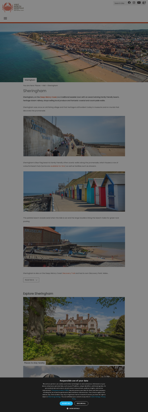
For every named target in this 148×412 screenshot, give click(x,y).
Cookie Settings (95, 397)
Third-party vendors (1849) (60, 390)
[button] (74, 408)
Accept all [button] (66, 403)
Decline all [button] (81, 403)
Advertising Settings (54, 397)
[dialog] (74, 394)
